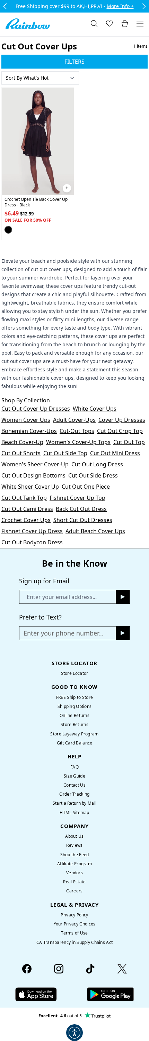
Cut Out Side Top (65, 453)
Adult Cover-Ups (74, 420)
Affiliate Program (74, 864)
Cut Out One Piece (86, 486)
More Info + (120, 6)
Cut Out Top (129, 442)
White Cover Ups (94, 408)
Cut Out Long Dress (97, 464)
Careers (74, 891)
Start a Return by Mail (74, 803)
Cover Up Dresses (121, 420)
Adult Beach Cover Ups (95, 531)
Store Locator (74, 673)
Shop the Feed (74, 855)
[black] (8, 230)
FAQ (74, 767)
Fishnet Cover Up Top (77, 498)
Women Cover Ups (25, 420)
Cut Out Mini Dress (115, 453)
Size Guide (74, 776)
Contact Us (74, 785)
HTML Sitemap (74, 812)
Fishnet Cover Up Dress (32, 531)
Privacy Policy (74, 915)
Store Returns (74, 724)
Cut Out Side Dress (93, 475)
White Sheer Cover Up (30, 486)
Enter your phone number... (64, 633)
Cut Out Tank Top (24, 498)
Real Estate (74, 882)
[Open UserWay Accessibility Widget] (74, 1032)
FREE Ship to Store (74, 697)
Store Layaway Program (74, 734)
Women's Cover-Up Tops (78, 442)
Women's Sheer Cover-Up (35, 464)
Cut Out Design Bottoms (33, 475)
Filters (74, 61)
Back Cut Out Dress (81, 509)
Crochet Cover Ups (26, 520)
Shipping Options (75, 706)
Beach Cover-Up (22, 442)
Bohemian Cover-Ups (29, 431)
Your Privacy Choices (75, 924)
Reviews (74, 845)
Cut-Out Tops (77, 431)
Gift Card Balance (75, 743)
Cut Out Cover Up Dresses (35, 408)
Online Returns (74, 715)
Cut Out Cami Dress (27, 509)
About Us (74, 836)
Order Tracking (74, 794)
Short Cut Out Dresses (82, 520)
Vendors (74, 873)
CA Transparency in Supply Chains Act (74, 942)
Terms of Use (74, 933)
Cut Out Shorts (21, 453)
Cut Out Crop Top (120, 431)
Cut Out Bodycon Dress (32, 542)
